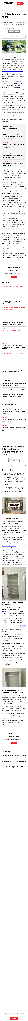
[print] (25, 36)
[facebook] (9, 36)
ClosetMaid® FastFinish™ (9, 546)
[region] (14, 1016)
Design (3, 10)
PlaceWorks (17, 85)
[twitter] (14, 36)
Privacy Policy (22, 1014)
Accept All (14, 1018)
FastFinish (23, 626)
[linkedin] (11, 36)
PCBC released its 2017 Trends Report (12, 71)
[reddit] (16, 36)
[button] (3, 3)
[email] (18, 36)
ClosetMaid (5, 611)
